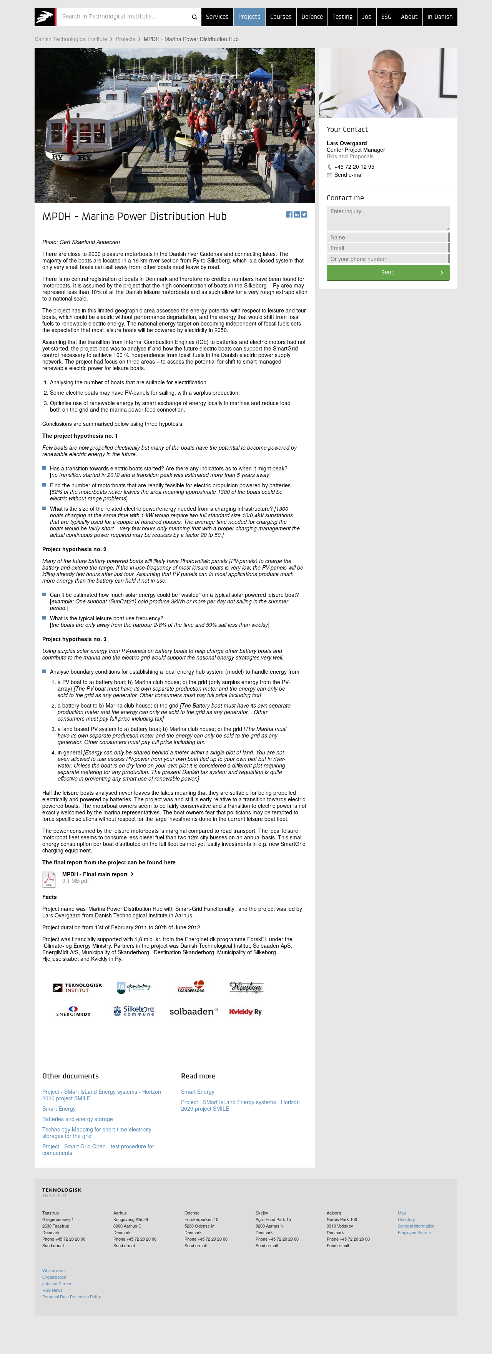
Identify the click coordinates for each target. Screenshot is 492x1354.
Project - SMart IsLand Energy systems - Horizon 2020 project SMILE (101, 1095)
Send (388, 273)
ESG (386, 17)
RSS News (52, 1290)
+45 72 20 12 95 (354, 166)
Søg (194, 17)
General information (416, 1226)
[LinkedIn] (297, 214)
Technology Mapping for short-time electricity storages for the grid (96, 1132)
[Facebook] (289, 214)
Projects (249, 17)
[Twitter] (304, 214)
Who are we (53, 1270)
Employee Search (414, 1232)
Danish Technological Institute (71, 39)
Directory (406, 1219)
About (409, 17)
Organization (54, 1277)
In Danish (440, 17)
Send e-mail (349, 174)
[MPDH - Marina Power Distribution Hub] (46, 17)
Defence (312, 17)
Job (367, 17)
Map (402, 1212)
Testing (342, 17)
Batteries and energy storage (77, 1119)
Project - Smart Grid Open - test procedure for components (98, 1149)
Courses (281, 17)
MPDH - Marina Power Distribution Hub (191, 39)
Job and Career (56, 1283)
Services (217, 17)
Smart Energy (59, 1108)
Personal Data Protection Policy (71, 1296)
